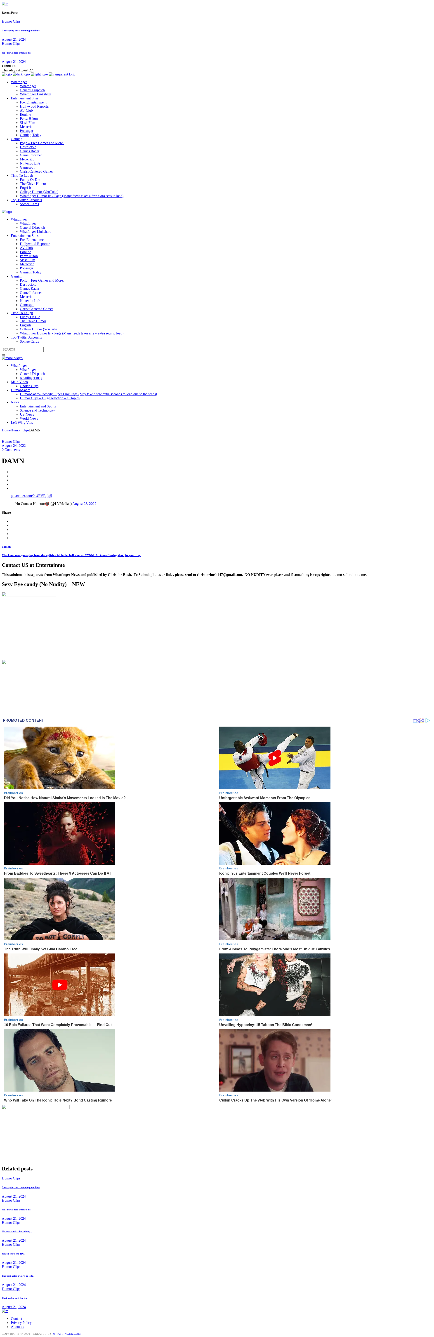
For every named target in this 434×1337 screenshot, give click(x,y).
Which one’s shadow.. (13, 1253)
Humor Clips (11, 21)
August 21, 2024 (14, 39)
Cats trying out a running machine (21, 30)
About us (17, 1327)
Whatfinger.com (67, 1333)
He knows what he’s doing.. (17, 1231)
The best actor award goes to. (18, 1275)
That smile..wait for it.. (14, 1298)
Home (6, 430)
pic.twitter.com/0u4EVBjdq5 (31, 496)
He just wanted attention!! (16, 52)
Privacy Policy (21, 1323)
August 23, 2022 (84, 504)
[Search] (3, 355)
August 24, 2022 (14, 445)
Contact (16, 1319)
